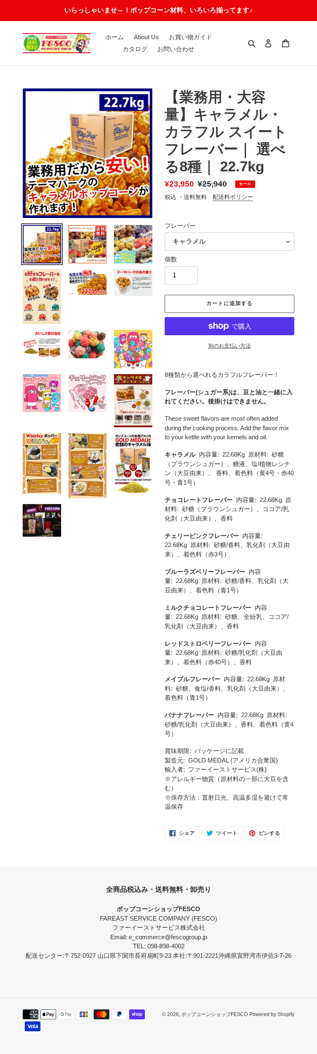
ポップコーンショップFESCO (214, 1014)
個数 (171, 259)
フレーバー (180, 225)
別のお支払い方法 (229, 346)
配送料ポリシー (233, 197)
